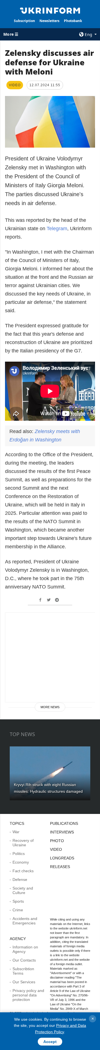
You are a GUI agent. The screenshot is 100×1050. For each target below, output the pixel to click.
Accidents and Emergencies (24, 920)
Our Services (23, 982)
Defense (19, 879)
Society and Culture (22, 890)
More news (50, 707)
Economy (20, 862)
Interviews (62, 832)
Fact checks (23, 871)
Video (56, 849)
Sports (18, 901)
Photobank (73, 20)
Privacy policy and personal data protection (28, 995)
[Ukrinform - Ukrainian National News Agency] (50, 10)
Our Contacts (24, 960)
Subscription (24, 20)
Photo (57, 840)
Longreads (62, 858)
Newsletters (49, 20)
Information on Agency (25, 949)
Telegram (57, 228)
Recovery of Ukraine (23, 842)
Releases (60, 866)
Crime (17, 910)
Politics (18, 853)
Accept (50, 1041)
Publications (64, 823)
